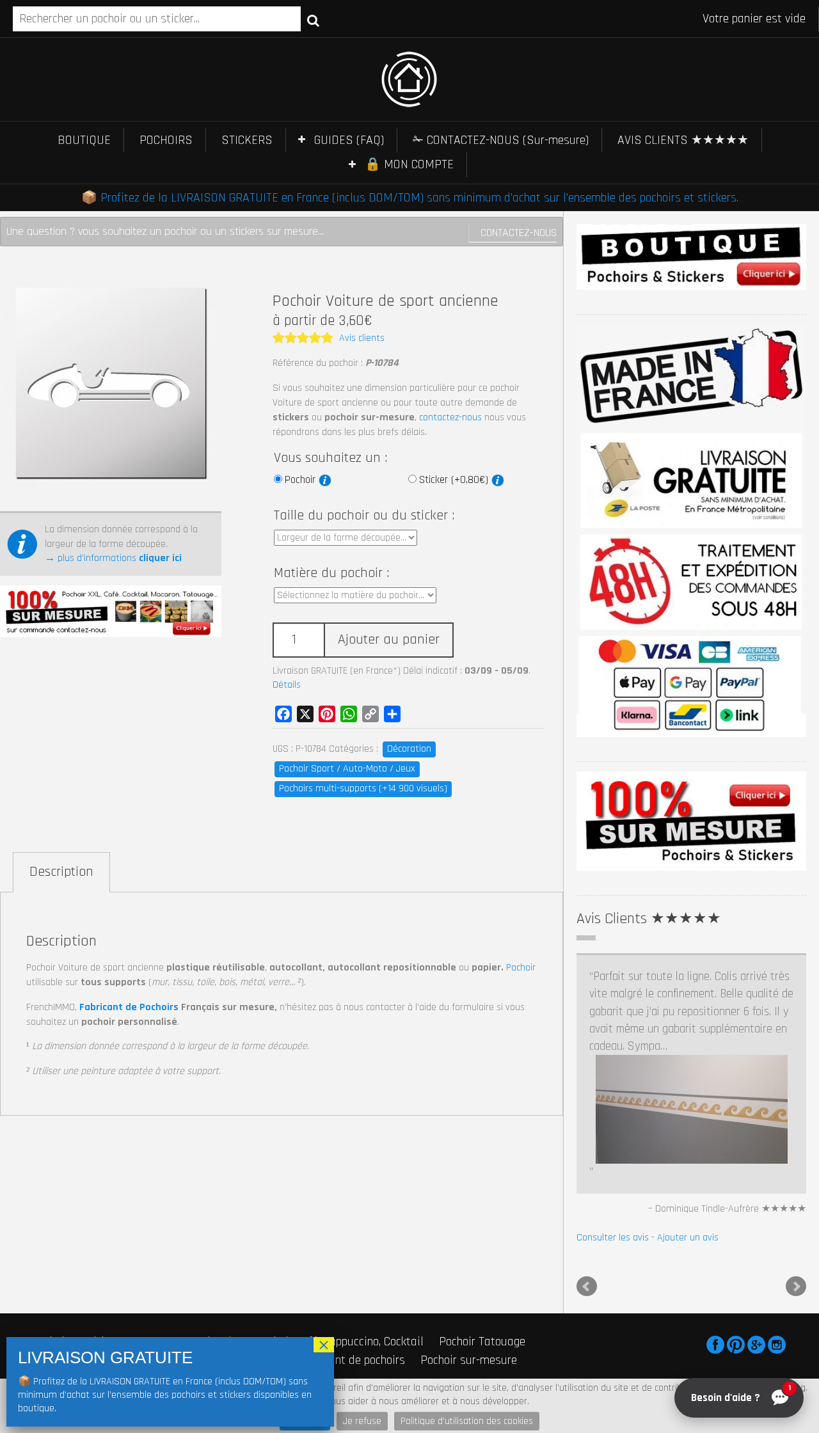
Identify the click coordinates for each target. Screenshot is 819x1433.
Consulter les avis (612, 1042)
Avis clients (362, 338)
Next (796, 1091)
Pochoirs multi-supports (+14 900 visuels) (363, 788)
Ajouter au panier (389, 640)
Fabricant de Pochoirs (129, 1007)
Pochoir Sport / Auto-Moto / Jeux (347, 768)
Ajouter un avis (688, 1042)
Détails (287, 685)
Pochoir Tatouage (482, 1145)
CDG (414, 1211)
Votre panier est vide (754, 18)
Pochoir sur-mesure (468, 1164)
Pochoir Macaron (73, 1164)
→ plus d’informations (113, 558)
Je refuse (362, 1421)
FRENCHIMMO (85, 1211)
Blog (515, 1211)
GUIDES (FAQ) (349, 140)
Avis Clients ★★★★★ (648, 918)
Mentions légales (368, 1211)
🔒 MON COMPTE (409, 164)
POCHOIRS (166, 140)
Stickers (263, 1164)
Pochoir (302, 480)
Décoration (409, 749)
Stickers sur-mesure (82, 1182)
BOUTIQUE (84, 140)
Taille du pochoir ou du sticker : (364, 515)
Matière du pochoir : (331, 573)
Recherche (313, 20)
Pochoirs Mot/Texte (178, 1164)
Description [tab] (61, 872)
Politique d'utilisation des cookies (467, 1421)
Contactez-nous (519, 232)
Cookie (441, 1211)
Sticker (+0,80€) (455, 480)
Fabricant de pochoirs (352, 1164)
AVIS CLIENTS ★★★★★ (683, 140)
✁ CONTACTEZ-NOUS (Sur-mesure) (501, 140)
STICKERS (247, 140)
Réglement (480, 1211)
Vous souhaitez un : (330, 458)
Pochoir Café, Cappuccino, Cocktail (340, 1145)
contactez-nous (450, 417)
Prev (586, 1091)
